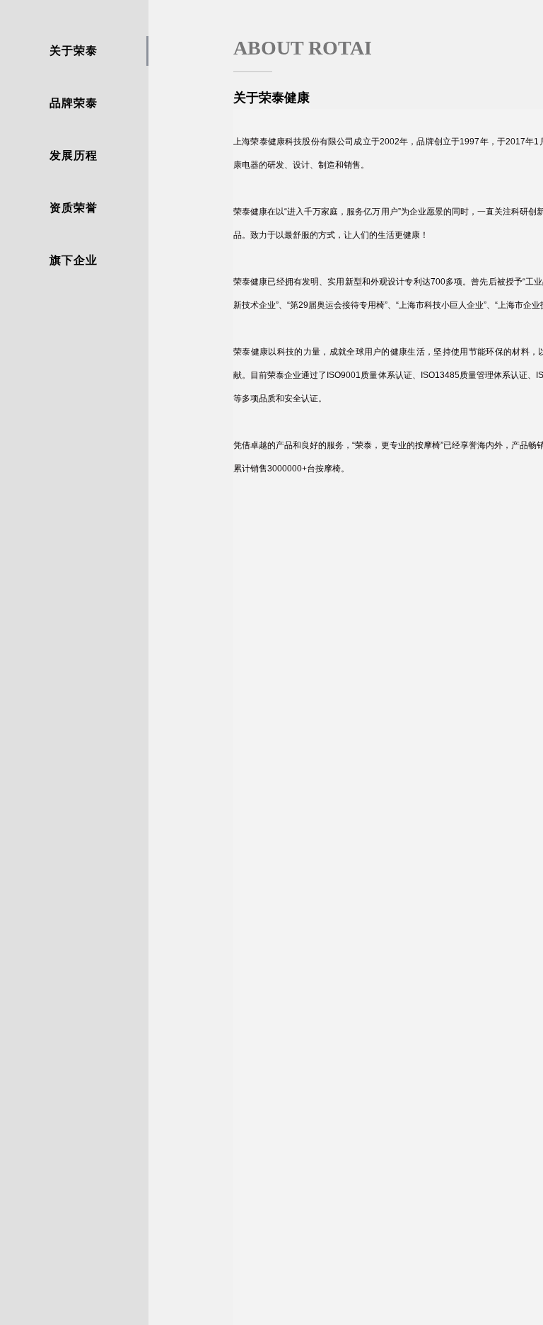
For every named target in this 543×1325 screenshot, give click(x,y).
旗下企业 (73, 260)
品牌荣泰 (73, 103)
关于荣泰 (73, 51)
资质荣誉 (73, 208)
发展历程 (73, 155)
